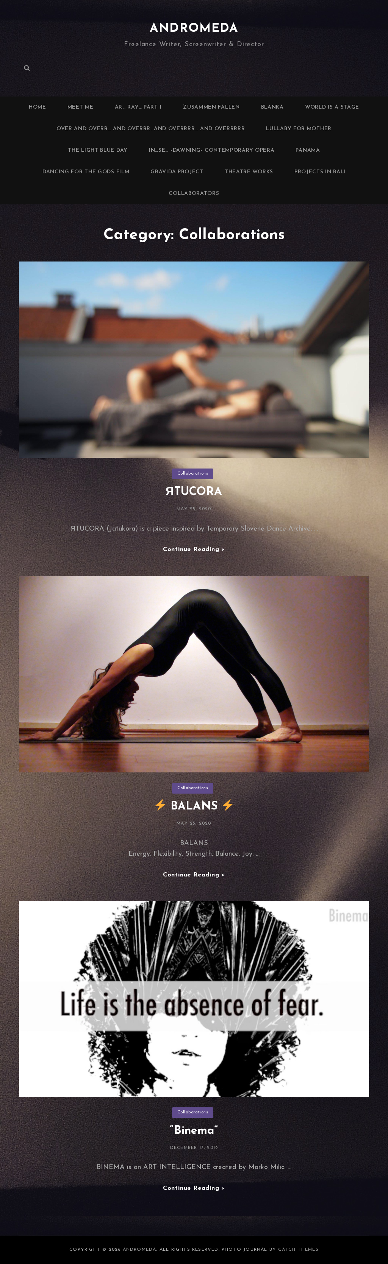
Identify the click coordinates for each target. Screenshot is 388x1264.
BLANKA (272, 107)
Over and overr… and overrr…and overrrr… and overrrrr (150, 129)
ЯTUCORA (194, 492)
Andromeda (194, 29)
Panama (308, 150)
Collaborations (192, 474)
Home (37, 107)
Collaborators (194, 193)
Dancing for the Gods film (86, 172)
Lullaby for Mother (299, 129)
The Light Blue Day (98, 150)
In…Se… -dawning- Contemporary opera (212, 150)
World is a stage (332, 107)
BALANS (194, 807)
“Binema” (194, 1131)
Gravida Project (176, 172)
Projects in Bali (320, 172)
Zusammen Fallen (211, 107)
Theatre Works (249, 172)
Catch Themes (298, 1249)
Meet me (80, 107)
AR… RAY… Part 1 (138, 107)
